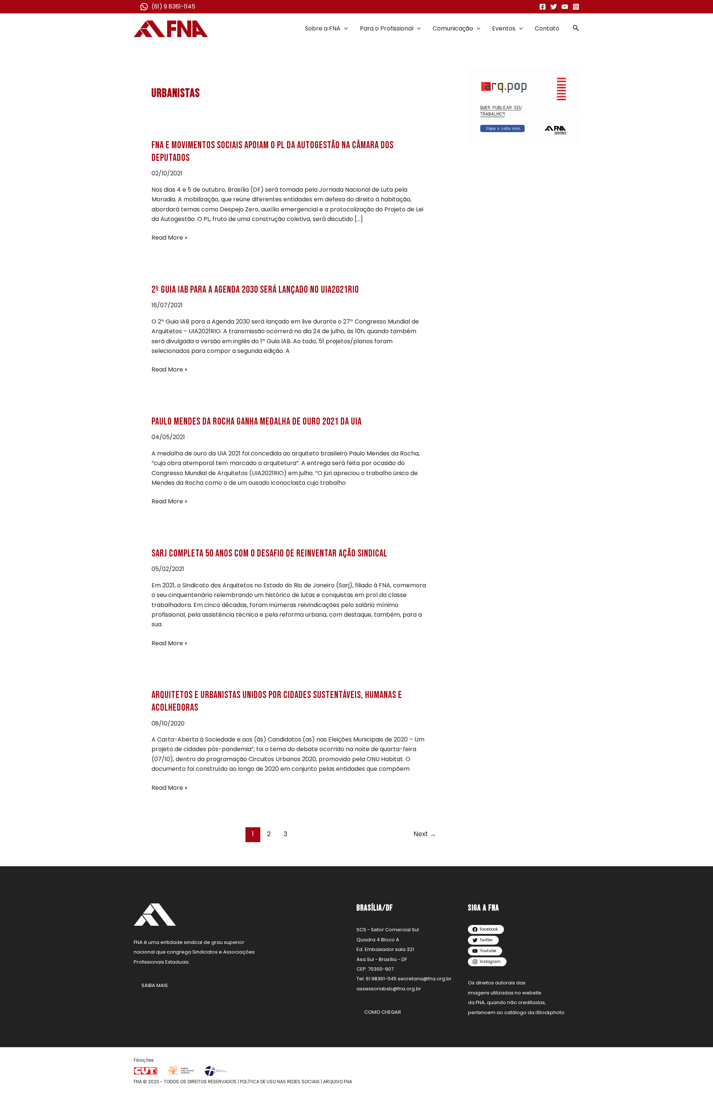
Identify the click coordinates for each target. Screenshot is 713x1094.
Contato (547, 28)
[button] (344, 28)
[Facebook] (542, 6)
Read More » (169, 238)
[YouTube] (564, 6)
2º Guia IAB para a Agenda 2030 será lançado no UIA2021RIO (255, 290)
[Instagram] (576, 6)
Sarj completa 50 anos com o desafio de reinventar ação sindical (269, 553)
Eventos (503, 28)
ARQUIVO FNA (337, 1081)
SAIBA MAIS (154, 985)
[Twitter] (553, 6)
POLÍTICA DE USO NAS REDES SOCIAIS (280, 1081)
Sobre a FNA (323, 28)
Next (425, 834)
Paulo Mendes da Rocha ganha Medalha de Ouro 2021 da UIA (257, 422)
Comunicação (453, 28)
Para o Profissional (386, 28)
